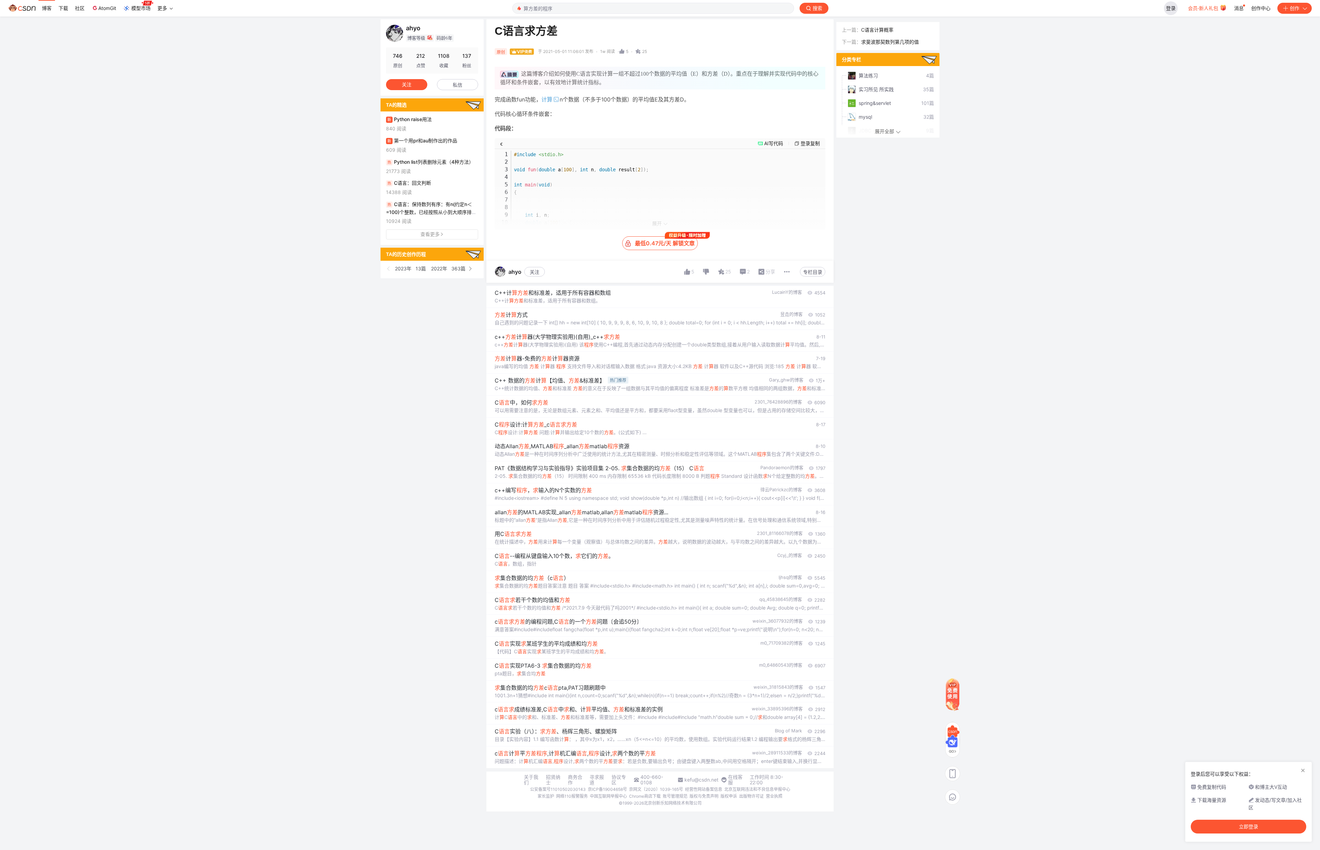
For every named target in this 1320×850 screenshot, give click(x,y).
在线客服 (735, 779)
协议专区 (619, 779)
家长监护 (546, 796)
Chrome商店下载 (645, 796)
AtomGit (107, 8)
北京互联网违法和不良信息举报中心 (757, 789)
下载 (63, 8)
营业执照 (774, 796)
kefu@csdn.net (701, 780)
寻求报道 (597, 779)
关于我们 (531, 779)
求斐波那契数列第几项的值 (890, 42)
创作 (1294, 8)
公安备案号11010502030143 (558, 789)
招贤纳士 (553, 779)
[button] (389, 268)
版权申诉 (728, 796)
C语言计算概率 (877, 30)
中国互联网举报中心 (608, 796)
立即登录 (1248, 826)
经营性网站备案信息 (703, 789)
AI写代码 (773, 143)
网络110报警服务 (572, 796)
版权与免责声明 (704, 796)
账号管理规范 (675, 796)
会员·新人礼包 (1204, 8)
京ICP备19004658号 (607, 789)
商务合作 (575, 779)
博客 (47, 8)
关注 (534, 272)
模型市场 (141, 8)
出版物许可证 (751, 796)
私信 (457, 85)
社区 (80, 8)
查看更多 (430, 234)
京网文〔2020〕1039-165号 (656, 789)
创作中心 (1260, 8)
